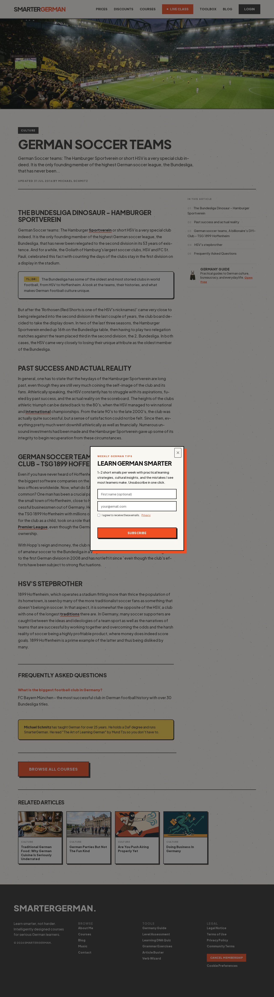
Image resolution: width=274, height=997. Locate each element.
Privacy (145, 515)
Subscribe (137, 533)
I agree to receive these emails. (126, 515)
